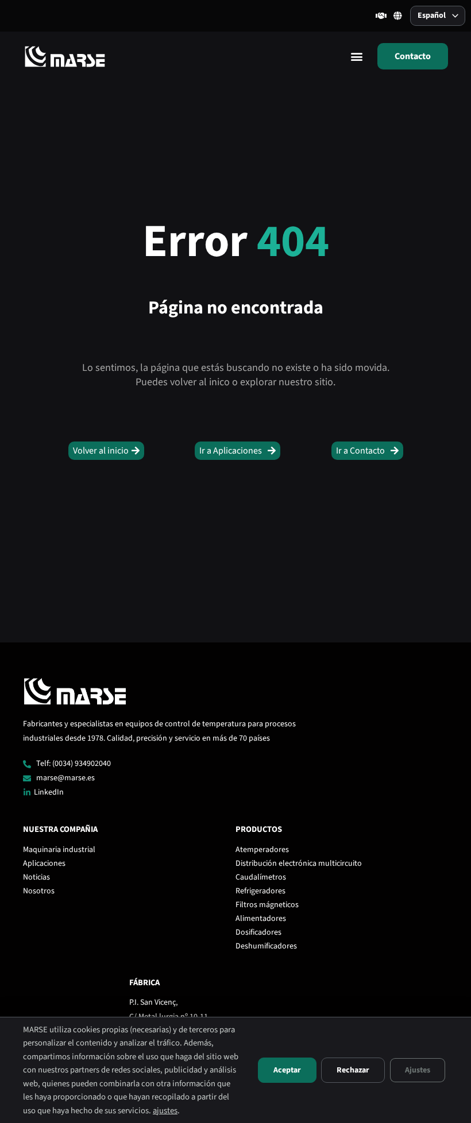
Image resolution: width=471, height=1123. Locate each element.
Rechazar (353, 1070)
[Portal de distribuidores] (381, 15)
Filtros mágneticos (267, 905)
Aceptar (287, 1070)
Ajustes (417, 1070)
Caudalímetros (260, 877)
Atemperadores (262, 849)
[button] (356, 56)
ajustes (165, 1111)
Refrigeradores (260, 891)
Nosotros (39, 891)
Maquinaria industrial (59, 849)
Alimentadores (260, 918)
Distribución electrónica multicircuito (298, 863)
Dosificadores (258, 932)
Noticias (36, 877)
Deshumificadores (266, 946)
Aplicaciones (44, 863)
